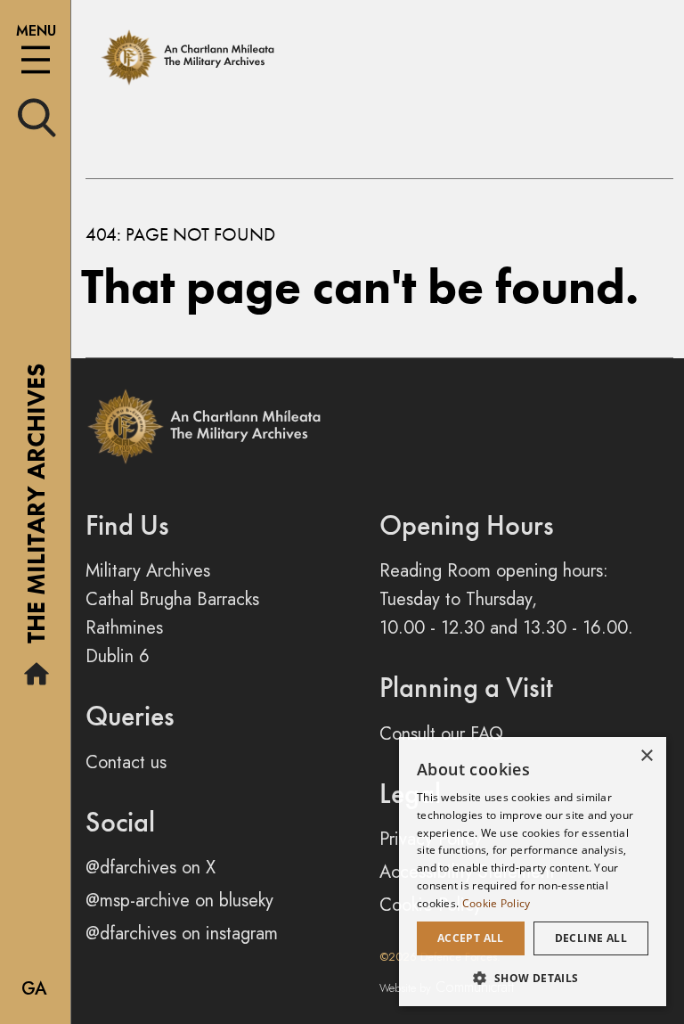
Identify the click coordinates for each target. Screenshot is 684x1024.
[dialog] (532, 871)
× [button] (646, 756)
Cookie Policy (496, 903)
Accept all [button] (470, 938)
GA (34, 989)
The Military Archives (36, 510)
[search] (37, 116)
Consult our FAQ (441, 734)
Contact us (126, 762)
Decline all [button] (591, 938)
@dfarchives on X (151, 868)
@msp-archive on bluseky (179, 900)
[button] (532, 977)
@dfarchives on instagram (182, 933)
